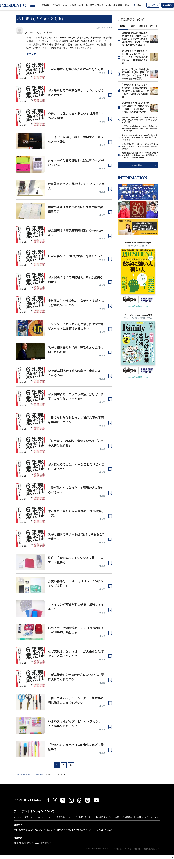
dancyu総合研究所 (42, 843)
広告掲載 (126, 817)
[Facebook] (48, 800)
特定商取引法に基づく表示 (107, 817)
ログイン (155, 5)
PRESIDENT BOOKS (75, 830)
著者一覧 (39, 775)
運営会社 (137, 817)
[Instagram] (71, 800)
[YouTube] (96, 800)
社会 (108, 5)
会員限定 (117, 5)
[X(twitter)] (55, 800)
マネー (66, 5)
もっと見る (137, 165)
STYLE (60, 830)
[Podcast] (87, 800)
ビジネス (55, 5)
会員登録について (64, 817)
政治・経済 (77, 5)
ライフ (100, 5)
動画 (127, 5)
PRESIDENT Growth (23, 830)
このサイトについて (44, 817)
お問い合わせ (150, 817)
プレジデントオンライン (25, 775)
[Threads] (79, 800)
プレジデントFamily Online (100, 830)
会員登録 (169, 5)
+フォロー (33, 54)
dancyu (50, 830)
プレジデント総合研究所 (23, 843)
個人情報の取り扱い (83, 817)
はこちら (138, 306)
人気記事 (44, 5)
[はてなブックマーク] (62, 800)
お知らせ (17, 817)
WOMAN (39, 830)
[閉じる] (172, 857)
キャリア (90, 5)
